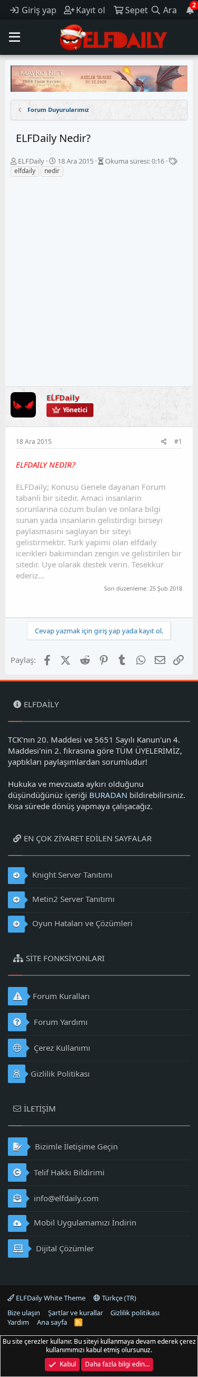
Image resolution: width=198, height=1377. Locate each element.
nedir (52, 170)
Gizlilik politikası (134, 1312)
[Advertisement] (99, 282)
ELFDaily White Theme (50, 1298)
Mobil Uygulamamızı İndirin (84, 1222)
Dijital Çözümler (64, 1248)
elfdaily (24, 170)
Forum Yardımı (60, 1022)
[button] (14, 37)
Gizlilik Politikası (60, 1073)
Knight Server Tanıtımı (71, 874)
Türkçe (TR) (118, 1298)
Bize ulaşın (23, 1312)
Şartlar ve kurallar (75, 1312)
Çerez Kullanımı (61, 1047)
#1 (178, 441)
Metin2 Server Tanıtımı (72, 899)
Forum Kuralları (61, 996)
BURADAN (108, 795)
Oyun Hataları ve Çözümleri (81, 923)
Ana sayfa (52, 1322)
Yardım (18, 1322)
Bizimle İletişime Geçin (75, 1146)
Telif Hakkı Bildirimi (68, 1172)
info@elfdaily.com (65, 1198)
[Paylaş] (164, 442)
